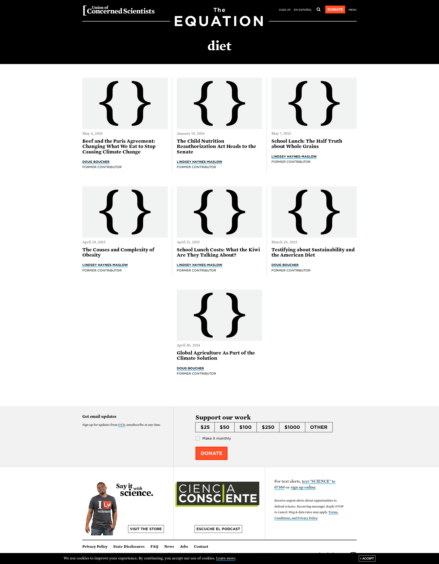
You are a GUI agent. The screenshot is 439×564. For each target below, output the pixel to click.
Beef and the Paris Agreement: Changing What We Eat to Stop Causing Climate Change (118, 146)
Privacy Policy (94, 547)
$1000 (292, 427)
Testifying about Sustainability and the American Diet (313, 252)
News (169, 547)
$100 (245, 427)
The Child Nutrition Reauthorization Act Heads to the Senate (216, 146)
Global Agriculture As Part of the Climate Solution (216, 355)
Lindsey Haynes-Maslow (199, 162)
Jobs (184, 547)
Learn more (226, 558)
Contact (201, 547)
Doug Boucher (96, 162)
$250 (268, 427)
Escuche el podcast (218, 529)
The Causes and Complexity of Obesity (118, 252)
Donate (335, 10)
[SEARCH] (318, 9)
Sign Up (285, 9)
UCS (121, 425)
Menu (352, 9)
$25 (205, 427)
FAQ (154, 547)
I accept (367, 558)
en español (303, 9)
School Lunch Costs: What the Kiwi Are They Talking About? (218, 252)
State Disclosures (129, 547)
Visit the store (146, 529)
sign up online (303, 487)
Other (318, 427)
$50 (224, 427)
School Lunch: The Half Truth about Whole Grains (306, 143)
